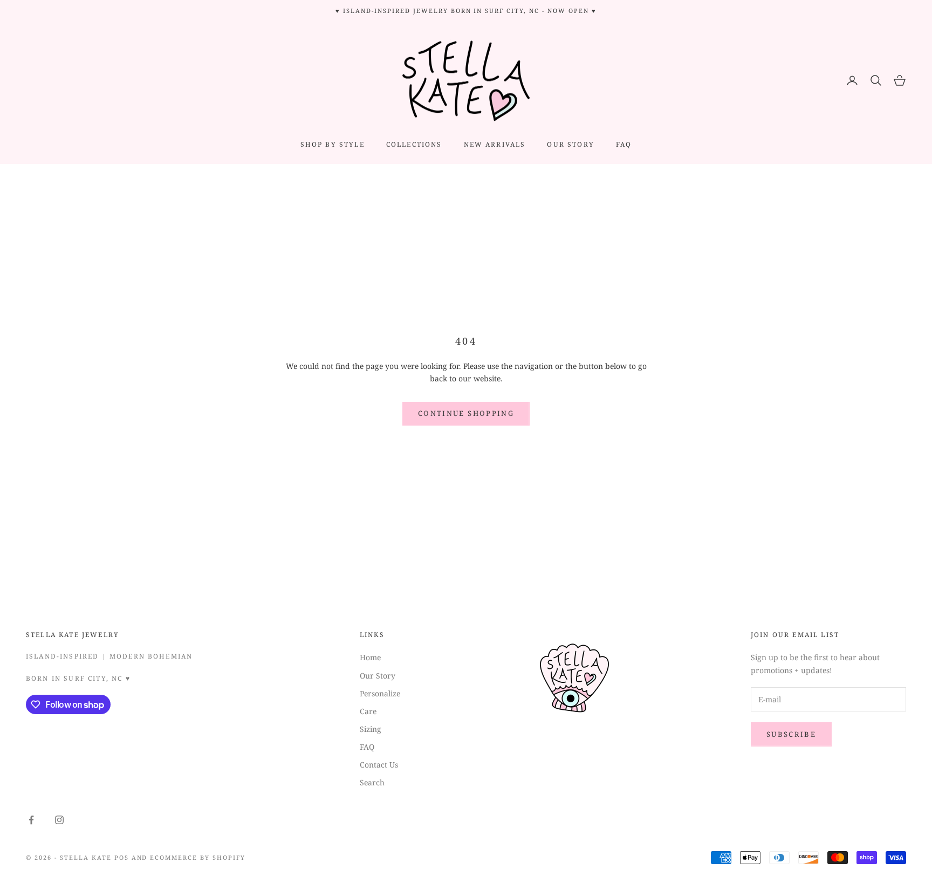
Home (370, 657)
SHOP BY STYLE (332, 144)
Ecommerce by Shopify (197, 857)
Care (368, 711)
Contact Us (379, 764)
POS (121, 857)
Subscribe (791, 734)
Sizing (370, 729)
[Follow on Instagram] (59, 819)
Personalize (380, 693)
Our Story (377, 675)
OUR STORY (570, 144)
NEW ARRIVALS (495, 144)
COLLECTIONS (414, 144)
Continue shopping (466, 413)
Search (372, 782)
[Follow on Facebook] (31, 819)
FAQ (624, 144)
